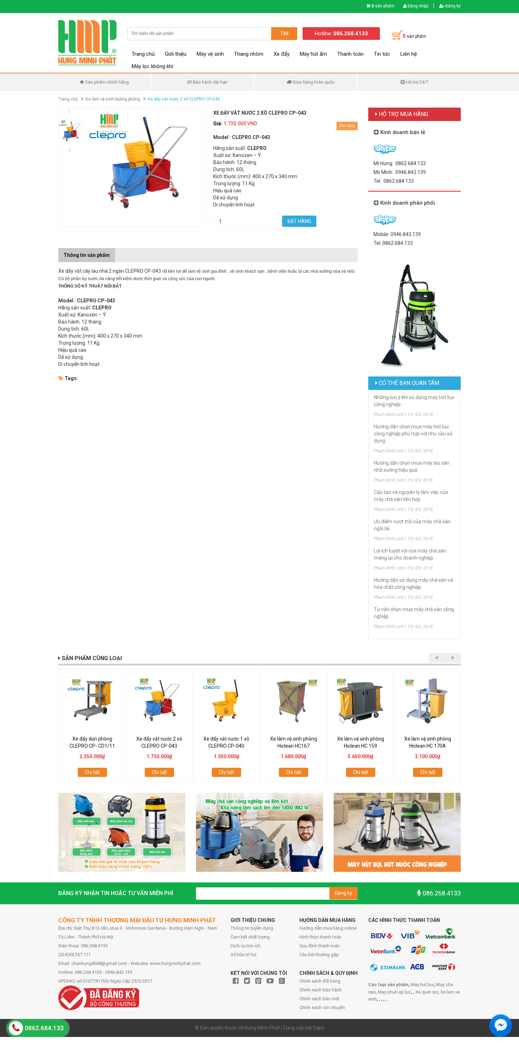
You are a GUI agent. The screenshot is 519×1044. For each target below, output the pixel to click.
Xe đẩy (282, 54)
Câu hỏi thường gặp (319, 954)
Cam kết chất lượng (250, 937)
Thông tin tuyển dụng (252, 928)
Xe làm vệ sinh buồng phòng (112, 99)
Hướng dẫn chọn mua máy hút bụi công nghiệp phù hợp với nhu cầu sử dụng (413, 433)
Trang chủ (143, 54)
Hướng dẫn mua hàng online (328, 928)
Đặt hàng (299, 221)
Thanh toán (350, 54)
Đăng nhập (417, 6)
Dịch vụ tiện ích (246, 945)
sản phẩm (382, 6)
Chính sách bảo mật (319, 998)
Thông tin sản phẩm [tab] (87, 255)
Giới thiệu (175, 54)
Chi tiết (92, 772)
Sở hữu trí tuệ (244, 954)
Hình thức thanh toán (320, 937)
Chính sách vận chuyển (322, 1007)
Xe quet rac (426, 992)
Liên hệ (408, 54)
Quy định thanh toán (319, 945)
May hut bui (422, 984)
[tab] (120, 251)
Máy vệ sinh (210, 54)
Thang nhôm (248, 54)
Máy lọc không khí (152, 66)
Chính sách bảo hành (320, 989)
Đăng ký (452, 6)
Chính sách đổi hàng (319, 981)
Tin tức (382, 54)
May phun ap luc (394, 992)
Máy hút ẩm (313, 54)
